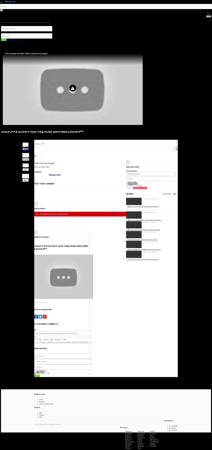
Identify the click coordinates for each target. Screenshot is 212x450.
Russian (140, 444)
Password (4, 32)
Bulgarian (141, 433)
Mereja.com (10, 1)
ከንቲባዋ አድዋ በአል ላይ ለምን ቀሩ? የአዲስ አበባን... (142, 240)
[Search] (208, 13)
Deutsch (140, 435)
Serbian (153, 444)
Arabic (152, 431)
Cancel (129, 188)
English (125, 428)
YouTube (174, 430)
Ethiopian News (55, 175)
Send (37, 376)
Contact (42, 401)
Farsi (152, 435)
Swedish (153, 446)
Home (41, 399)
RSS (40, 417)
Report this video (140, 188)
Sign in (208, 16)
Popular (41, 415)
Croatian (153, 433)
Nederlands (129, 442)
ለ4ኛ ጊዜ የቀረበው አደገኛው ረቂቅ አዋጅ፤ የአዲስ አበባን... (144, 220)
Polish (139, 442)
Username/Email (7, 25)
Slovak (127, 446)
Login (4, 40)
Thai (139, 448)
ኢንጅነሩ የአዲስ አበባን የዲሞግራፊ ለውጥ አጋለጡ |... (143, 259)
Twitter (173, 428)
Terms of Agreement (46, 404)
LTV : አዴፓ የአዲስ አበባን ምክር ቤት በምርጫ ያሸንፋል (143, 230)
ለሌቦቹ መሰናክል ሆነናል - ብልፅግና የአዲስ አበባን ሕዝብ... (144, 249)
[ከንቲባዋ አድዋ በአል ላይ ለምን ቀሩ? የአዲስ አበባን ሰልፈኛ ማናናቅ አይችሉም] (134, 238)
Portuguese (154, 442)
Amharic (140, 431)
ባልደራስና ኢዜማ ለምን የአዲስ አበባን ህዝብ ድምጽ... (143, 206)
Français (128, 437)
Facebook (174, 426)
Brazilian (128, 433)
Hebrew (128, 440)
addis (52, 163)
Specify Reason (131, 171)
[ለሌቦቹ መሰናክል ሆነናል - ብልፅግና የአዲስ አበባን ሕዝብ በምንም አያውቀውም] (134, 247)
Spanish (140, 446)
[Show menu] (1, 2)
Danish (128, 435)
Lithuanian (154, 440)
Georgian (141, 437)
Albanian (128, 431)
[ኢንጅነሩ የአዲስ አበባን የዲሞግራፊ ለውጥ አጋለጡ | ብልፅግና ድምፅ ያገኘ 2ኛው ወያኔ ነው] (134, 257)
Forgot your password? (13, 40)
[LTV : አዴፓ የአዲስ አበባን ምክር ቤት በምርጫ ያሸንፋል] (134, 228)
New (40, 412)
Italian (139, 440)
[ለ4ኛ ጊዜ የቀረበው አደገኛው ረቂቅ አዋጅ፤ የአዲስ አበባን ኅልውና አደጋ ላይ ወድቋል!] (134, 218)
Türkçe (128, 448)
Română (128, 444)
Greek (152, 437)
